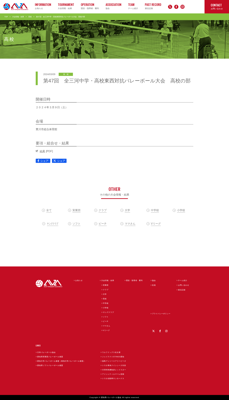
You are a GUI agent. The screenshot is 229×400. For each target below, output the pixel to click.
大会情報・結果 (18, 17)
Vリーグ (106, 330)
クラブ (105, 290)
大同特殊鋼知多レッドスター (114, 370)
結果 (42, 151)
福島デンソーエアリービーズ (114, 361)
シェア (44, 160)
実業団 (105, 285)
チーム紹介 (182, 280)
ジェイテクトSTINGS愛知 (113, 357)
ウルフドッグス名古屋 (111, 352)
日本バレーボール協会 (46, 352)
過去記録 (181, 290)
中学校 (105, 303)
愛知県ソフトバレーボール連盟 (50, 365)
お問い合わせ (183, 285)
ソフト (105, 317)
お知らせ (79, 280)
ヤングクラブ (108, 312)
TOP (6, 17)
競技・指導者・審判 (134, 280)
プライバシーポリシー (161, 314)
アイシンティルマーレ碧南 (113, 374)
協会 (154, 280)
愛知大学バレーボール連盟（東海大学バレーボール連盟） (61, 361)
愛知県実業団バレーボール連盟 (50, 357)
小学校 (105, 308)
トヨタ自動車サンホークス (113, 378)
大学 (105, 294)
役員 (154, 285)
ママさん (106, 326)
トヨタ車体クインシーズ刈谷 (114, 365)
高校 (30, 17)
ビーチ (105, 321)
